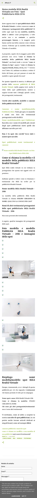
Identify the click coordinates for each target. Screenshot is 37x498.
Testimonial (27, 438)
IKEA (14, 438)
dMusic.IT (8, 3)
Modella (19, 438)
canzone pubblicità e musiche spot (14, 429)
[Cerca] (35, 3)
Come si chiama (7, 438)
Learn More (16, 496)
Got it (24, 496)
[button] (3, 18)
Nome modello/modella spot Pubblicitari (18, 120)
